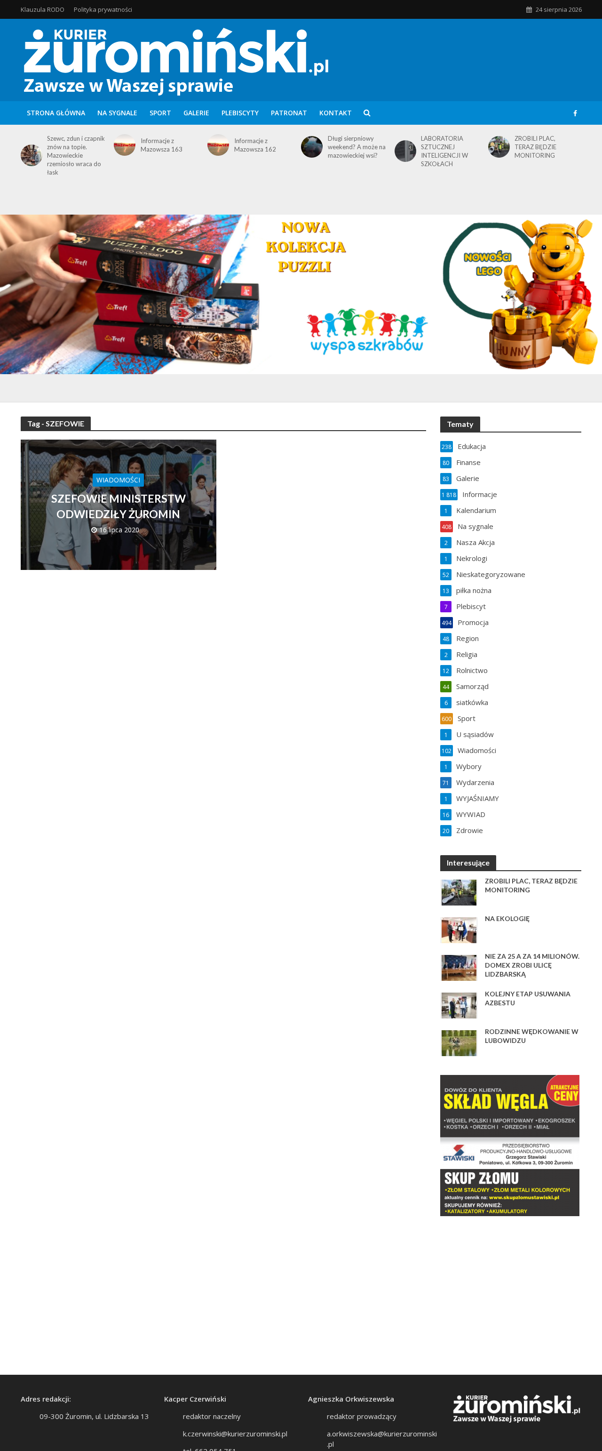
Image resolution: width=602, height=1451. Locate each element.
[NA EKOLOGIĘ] (459, 929)
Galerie (196, 112)
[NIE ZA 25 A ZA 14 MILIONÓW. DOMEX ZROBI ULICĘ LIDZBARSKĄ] (459, 967)
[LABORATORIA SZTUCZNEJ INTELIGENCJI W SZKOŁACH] (404, 151)
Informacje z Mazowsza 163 (161, 145)
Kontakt (335, 112)
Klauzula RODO (42, 9)
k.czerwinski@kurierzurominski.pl (235, 1433)
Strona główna (56, 112)
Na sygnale (117, 112)
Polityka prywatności (103, 9)
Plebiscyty (240, 112)
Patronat (289, 112)
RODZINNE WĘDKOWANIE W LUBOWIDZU (531, 1035)
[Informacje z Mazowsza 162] (216, 145)
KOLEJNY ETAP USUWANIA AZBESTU (527, 998)
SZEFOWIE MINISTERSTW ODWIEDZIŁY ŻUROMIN (118, 506)
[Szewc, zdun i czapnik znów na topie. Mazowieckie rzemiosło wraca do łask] (30, 155)
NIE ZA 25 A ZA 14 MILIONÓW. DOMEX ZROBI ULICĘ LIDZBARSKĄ (532, 965)
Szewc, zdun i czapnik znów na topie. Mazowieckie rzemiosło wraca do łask (76, 155)
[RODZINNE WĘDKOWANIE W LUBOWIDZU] (459, 1042)
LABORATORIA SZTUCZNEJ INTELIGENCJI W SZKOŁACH (444, 151)
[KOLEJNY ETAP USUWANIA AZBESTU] (459, 1005)
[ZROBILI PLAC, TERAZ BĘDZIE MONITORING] (497, 147)
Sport (160, 112)
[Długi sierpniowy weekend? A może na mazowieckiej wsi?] (310, 147)
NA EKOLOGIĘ (507, 918)
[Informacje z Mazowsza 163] (123, 145)
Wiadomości (118, 479)
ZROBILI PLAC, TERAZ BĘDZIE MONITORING (535, 147)
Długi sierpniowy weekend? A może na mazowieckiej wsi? (357, 147)
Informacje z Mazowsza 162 (255, 145)
